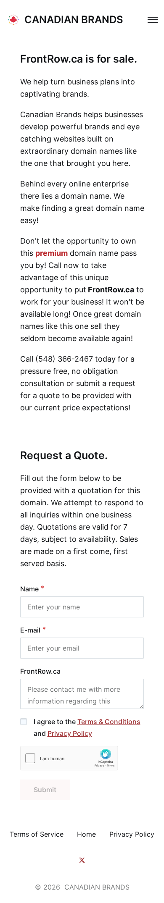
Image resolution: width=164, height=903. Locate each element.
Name (29, 589)
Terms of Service (36, 834)
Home (86, 834)
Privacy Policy (70, 733)
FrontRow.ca (40, 671)
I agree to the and (87, 727)
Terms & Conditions (108, 721)
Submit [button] (45, 789)
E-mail (30, 630)
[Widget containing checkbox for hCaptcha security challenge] (69, 758)
